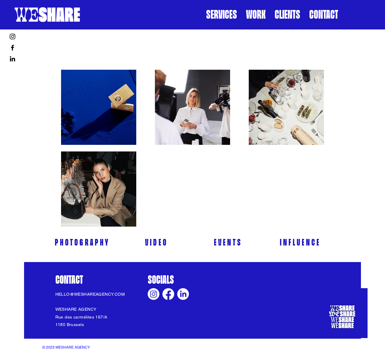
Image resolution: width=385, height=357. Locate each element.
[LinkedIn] (12, 59)
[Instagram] (12, 36)
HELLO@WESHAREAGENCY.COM (90, 294)
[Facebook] (12, 47)
